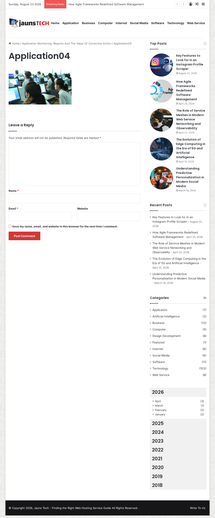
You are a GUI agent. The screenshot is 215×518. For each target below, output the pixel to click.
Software (157, 23)
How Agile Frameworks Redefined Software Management (186, 90)
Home (55, 23)
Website (82, 208)
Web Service (196, 23)
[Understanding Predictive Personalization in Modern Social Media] (161, 177)
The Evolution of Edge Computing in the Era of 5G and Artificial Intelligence (190, 148)
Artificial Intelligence (166, 316)
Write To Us (197, 508)
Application (70, 23)
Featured (158, 342)
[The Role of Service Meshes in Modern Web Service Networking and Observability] (161, 120)
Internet (121, 23)
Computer (105, 23)
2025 (158, 423)
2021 (157, 458)
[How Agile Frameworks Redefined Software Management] (161, 91)
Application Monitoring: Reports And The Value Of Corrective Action (66, 43)
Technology (175, 23)
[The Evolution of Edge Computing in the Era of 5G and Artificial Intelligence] (161, 148)
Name (14, 190)
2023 (158, 441)
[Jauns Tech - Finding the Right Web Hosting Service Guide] (29, 23)
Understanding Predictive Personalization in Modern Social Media (190, 177)
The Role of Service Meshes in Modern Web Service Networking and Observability (190, 119)
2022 (157, 449)
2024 (158, 432)
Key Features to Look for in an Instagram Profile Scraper (189, 62)
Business (88, 23)
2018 (157, 485)
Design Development (166, 336)
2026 (158, 392)
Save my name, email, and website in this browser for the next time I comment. (65, 226)
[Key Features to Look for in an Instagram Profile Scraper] (161, 65)
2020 (158, 467)
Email (13, 208)
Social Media (139, 23)
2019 (157, 476)
